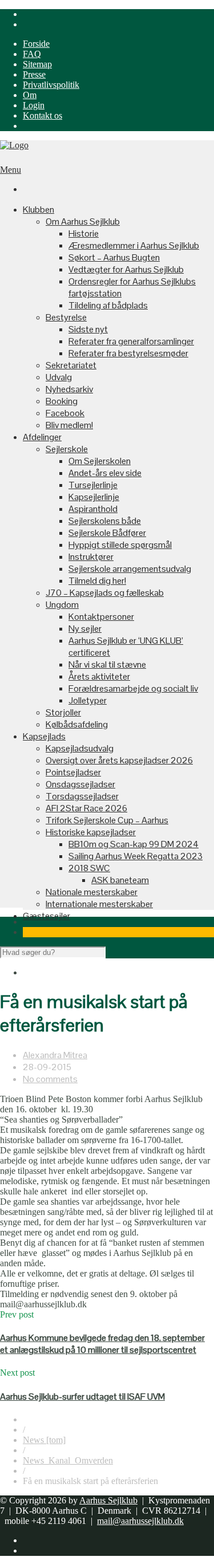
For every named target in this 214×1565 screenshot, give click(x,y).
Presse (34, 74)
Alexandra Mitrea (55, 1055)
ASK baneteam (120, 880)
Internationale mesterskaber (99, 904)
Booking (62, 401)
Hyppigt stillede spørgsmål (120, 545)
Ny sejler (85, 629)
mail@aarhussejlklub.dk (140, 1521)
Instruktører (91, 557)
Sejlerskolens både (104, 521)
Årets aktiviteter (99, 676)
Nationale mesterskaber (92, 892)
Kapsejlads (44, 736)
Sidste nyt (88, 329)
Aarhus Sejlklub (108, 1500)
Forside (36, 43)
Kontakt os (42, 115)
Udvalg (59, 377)
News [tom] (44, 1440)
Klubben (38, 210)
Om (30, 95)
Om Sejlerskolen (99, 461)
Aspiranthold (93, 509)
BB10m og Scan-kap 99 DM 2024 (133, 844)
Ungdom (62, 605)
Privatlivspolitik (51, 85)
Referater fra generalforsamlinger (131, 341)
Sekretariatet (71, 365)
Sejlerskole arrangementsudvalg (129, 569)
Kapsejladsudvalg (80, 748)
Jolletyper (87, 700)
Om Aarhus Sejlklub (83, 221)
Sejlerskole (67, 449)
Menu (10, 169)
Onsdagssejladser (80, 784)
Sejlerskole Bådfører (107, 533)
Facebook (65, 413)
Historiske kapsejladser (91, 832)
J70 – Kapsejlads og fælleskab (105, 593)
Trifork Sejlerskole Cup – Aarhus (107, 820)
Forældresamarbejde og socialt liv (133, 688)
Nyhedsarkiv (69, 389)
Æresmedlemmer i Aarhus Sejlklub (133, 245)
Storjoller (63, 712)
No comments (50, 1079)
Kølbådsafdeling (77, 724)
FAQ (32, 54)
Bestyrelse (66, 317)
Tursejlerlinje (93, 485)
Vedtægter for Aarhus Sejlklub (126, 269)
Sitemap (37, 64)
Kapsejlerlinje (93, 497)
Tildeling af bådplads (108, 305)
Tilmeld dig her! (97, 581)
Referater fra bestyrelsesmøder (128, 353)
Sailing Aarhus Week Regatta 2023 (135, 856)
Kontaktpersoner (101, 617)
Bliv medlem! (69, 425)
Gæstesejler (46, 916)
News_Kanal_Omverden (68, 1460)
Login (34, 105)
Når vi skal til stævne (107, 664)
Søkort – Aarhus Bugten (114, 257)
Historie (83, 233)
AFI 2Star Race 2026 (86, 808)
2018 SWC (89, 868)
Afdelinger (42, 437)
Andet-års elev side (105, 473)
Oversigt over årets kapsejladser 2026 (119, 760)
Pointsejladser (73, 772)
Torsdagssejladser (82, 796)
